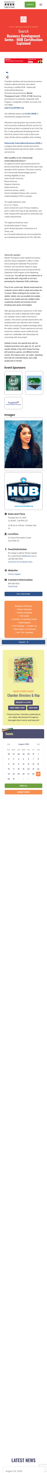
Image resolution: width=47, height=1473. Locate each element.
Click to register (14, 574)
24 (14, 774)
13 (28, 764)
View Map (33, 708)
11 (18, 764)
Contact (30, 5)
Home (11, 27)
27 (28, 774)
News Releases (25, 609)
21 (33, 769)
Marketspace (25, 622)
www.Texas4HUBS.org (14, 108)
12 (23, 764)
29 (38, 774)
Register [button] (22, 642)
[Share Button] (7, 77)
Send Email (12, 586)
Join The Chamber (24, 632)
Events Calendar (24, 613)
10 (13, 764)
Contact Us (32, 626)
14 (33, 764)
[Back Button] (24, 73)
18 (18, 769)
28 (33, 774)
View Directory (17, 708)
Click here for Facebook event (20, 562)
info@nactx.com (27, 556)
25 (19, 774)
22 (38, 769)
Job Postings (18, 626)
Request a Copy (23, 702)
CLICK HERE (30, 114)
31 (13, 779)
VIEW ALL (23, 785)
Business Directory (23, 606)
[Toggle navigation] (40, 4)
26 (23, 774)
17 (13, 769)
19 (23, 769)
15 (38, 764)
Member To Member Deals (25, 619)
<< (8, 744)
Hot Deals (24, 616)
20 (28, 769)
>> (38, 744)
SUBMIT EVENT (23, 792)
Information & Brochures (25, 629)
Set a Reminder (23, 594)
